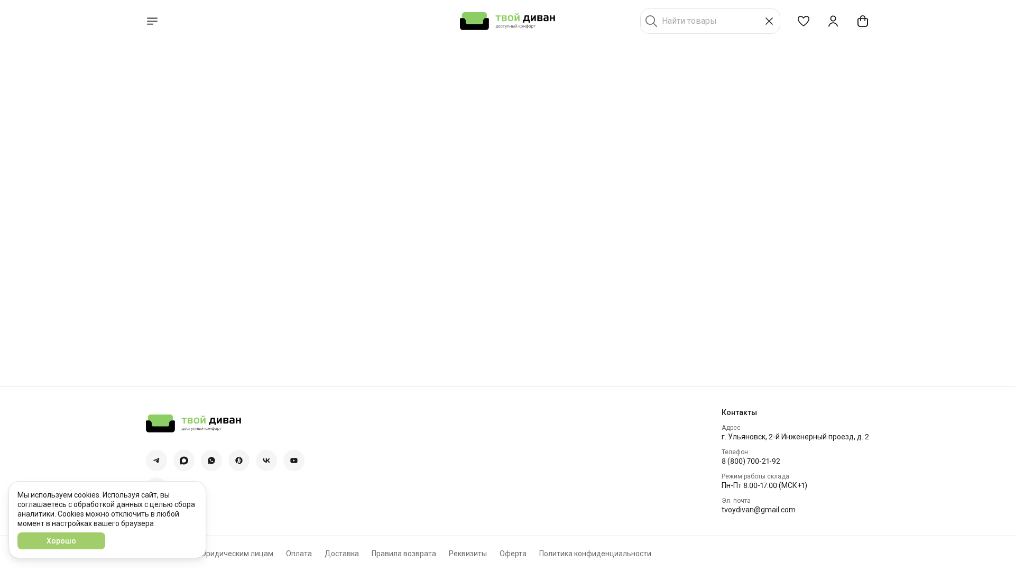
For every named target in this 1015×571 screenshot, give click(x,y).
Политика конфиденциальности (595, 553)
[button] (803, 21)
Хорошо (61, 541)
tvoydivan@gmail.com (759, 509)
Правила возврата (404, 553)
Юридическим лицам (236, 553)
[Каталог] (152, 21)
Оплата (299, 553)
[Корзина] (862, 21)
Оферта (513, 553)
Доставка (342, 553)
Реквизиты (468, 553)
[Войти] (833, 21)
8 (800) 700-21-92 (751, 461)
